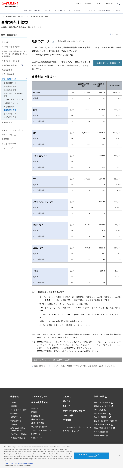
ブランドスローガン (18, 410)
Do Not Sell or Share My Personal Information (91, 456)
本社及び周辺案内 (17, 438)
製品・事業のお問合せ (103, 428)
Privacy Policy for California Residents (18, 463)
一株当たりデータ (11, 103)
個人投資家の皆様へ (39, 427)
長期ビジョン (15, 417)
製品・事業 (28, 10)
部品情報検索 (99, 435)
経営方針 (5, 42)
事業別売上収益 (10, 110)
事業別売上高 (40, 366)
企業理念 (14, 406)
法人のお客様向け (101, 417)
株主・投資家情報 (104, 10)
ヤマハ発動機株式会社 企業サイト (13, 16)
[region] (61, 455)
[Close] (119, 455)
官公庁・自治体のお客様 (104, 421)
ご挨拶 (13, 402)
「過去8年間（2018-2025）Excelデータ (73, 41)
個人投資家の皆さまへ (11, 65)
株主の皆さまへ (8, 70)
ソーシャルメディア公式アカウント (77, 427)
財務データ (35, 434)
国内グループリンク (71, 431)
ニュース (98, 3)
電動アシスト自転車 (102, 406)
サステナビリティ (89, 10)
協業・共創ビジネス (102, 424)
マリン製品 (98, 410)
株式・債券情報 (8, 74)
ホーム (78, 3)
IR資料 (34, 412)
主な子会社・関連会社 (19, 434)
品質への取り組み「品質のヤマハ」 (17, 429)
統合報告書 (35, 416)
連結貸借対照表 (10, 86)
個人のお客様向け (101, 413)
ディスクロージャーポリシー (13, 130)
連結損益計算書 (10, 90)
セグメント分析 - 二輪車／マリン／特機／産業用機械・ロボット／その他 (82, 366)
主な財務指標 (9, 107)
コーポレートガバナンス (12, 47)
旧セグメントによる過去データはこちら (69, 65)
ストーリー (48, 10)
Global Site (109, 3)
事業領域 (14, 424)
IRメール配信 (7, 122)
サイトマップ (7, 148)
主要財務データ (10, 83)
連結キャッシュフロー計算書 (13, 94)
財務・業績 (44, 16)
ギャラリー (38, 10)
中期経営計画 (15, 421)
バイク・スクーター (102, 402)
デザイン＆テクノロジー (74, 411)
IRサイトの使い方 (9, 135)
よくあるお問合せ (9, 144)
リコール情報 (99, 432)
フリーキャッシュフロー (13, 99)
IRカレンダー (36, 438)
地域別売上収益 (10, 117)
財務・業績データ (9, 79)
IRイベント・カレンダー (12, 61)
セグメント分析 (10, 114)
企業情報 (77, 10)
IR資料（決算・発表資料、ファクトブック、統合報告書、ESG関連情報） (14, 53)
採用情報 (88, 3)
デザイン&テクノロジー (63, 10)
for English (117, 34)
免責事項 (5, 139)
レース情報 (116, 10)
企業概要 (14, 413)
